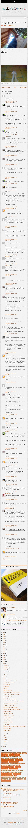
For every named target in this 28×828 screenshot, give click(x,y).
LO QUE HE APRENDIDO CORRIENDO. (10, 680)
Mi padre (21, 760)
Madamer (7, 550)
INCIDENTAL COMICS (7, 798)
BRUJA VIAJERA (6, 686)
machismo (11, 775)
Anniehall (7, 227)
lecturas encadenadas (5, 775)
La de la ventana (8, 147)
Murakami (23, 777)
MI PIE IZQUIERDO (8, 25)
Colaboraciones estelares (13, 768)
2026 (4, 632)
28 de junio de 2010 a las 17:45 (11, 155)
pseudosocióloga (8, 284)
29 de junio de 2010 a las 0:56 (10, 352)
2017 (4, 649)
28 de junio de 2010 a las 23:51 (11, 333)
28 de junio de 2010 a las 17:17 (11, 101)
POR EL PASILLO (6, 724)
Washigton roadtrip (5, 779)
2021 (4, 640)
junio (5, 678)
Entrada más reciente (6, 87)
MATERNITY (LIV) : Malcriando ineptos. (11, 707)
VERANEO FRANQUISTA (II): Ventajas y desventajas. (13, 692)
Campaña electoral (5, 765)
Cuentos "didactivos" (18, 758)
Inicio (15, 87)
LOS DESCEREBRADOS (11, 614)
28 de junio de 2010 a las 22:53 (11, 314)
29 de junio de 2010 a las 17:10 (11, 499)
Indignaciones (11, 754)
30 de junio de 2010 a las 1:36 (10, 507)
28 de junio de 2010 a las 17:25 (11, 111)
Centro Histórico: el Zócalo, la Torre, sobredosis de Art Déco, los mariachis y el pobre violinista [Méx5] (13, 790)
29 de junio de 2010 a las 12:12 (11, 476)
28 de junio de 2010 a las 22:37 (11, 255)
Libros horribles (11, 772)
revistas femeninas (20, 779)
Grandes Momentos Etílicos (13, 761)
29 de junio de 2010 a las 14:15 (11, 491)
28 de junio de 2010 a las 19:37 (11, 216)
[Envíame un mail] (14, 13)
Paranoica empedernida (9, 208)
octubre (5, 669)
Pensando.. (14, 753)
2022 (4, 638)
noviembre (6, 667)
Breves (15, 775)
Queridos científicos (21, 763)
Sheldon (6, 185)
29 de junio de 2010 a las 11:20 (11, 430)
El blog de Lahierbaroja (7, 793)
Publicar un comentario (6, 559)
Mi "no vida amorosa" (13, 763)
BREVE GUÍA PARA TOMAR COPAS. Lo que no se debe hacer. (15, 726)
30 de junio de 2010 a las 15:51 (11, 525)
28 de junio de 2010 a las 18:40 (11, 183)
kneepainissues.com (18, 823)
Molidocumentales (15, 756)
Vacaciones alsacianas (16, 774)
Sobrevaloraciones (5, 774)
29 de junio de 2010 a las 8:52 (10, 391)
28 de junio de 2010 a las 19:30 (11, 207)
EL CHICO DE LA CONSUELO (8, 806)
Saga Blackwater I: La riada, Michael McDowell (11, 794)
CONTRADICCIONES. (7, 720)
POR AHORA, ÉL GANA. (8, 696)
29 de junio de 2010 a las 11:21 (11, 458)
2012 (4, 659)
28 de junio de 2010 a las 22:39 (11, 274)
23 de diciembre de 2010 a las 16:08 (12, 548)
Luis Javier (7, 416)
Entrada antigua (23, 87)
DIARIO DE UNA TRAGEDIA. (9, 705)
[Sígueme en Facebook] (10, 13)
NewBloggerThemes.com (10, 823)
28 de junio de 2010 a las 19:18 (11, 190)
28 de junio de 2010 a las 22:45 (11, 293)
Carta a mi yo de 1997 (11, 607)
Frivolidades (24, 753)
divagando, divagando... (7, 788)
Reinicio (4, 807)
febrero (5, 739)
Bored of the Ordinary (7, 799)
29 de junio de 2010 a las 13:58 (11, 484)
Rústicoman (13, 770)
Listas (16, 772)
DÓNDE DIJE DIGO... (7, 730)
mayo (5, 733)
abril (5, 735)
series (25, 779)
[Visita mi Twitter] (6, 13)
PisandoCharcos (16, 765)
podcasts (9, 756)
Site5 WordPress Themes (12, 822)
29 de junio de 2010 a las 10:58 (11, 414)
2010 (4, 663)
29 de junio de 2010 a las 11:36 (11, 465)
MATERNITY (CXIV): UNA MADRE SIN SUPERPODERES (17, 620)
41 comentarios (10, 23)
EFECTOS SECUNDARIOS (8, 722)
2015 (4, 653)
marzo (5, 737)
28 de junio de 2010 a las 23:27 (11, 323)
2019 (4, 644)
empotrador (14, 779)
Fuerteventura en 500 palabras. (7, 777)
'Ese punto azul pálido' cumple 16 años (10, 803)
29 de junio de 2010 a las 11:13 (11, 423)
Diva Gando (7, 240)
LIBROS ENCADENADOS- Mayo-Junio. (11, 703)
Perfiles (3, 23)
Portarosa (7, 374)
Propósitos (18, 770)
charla (10, 779)
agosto (5, 674)
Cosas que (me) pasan (13, 819)
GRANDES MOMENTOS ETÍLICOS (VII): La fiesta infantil (14, 701)
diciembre (6, 665)
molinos (6, 136)
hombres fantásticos (5, 761)
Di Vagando (7, 112)
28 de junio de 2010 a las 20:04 (11, 226)
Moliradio (10, 774)
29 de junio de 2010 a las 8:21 (10, 382)
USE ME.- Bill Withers (7, 728)
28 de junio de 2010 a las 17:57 (11, 177)
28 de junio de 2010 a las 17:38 (11, 127)
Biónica (6, 335)
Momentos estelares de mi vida (20, 22)
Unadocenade (11, 758)
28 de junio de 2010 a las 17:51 (11, 164)
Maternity (3, 754)
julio (5, 676)
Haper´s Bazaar (15, 777)
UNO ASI (5, 688)
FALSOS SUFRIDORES (7, 711)
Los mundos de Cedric (5, 763)
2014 (4, 655)
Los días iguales (17, 767)
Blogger (18, 813)
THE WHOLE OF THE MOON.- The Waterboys (12, 694)
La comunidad (4, 760)
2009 (4, 744)
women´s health (8, 780)
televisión (3, 780)
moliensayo (12, 767)
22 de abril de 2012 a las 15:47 (11, 556)
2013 (4, 657)
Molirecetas (20, 772)
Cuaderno (22, 770)
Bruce (20, 756)
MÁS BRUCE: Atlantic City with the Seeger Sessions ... (14, 709)
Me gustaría (11, 765)
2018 (4, 647)
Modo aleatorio (17, 754)
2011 (4, 661)
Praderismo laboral (5, 768)
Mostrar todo (25, 810)
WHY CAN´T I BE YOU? (8, 690)
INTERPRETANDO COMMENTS (9, 682)
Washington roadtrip (10, 760)
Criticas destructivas (5, 758)
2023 (4, 636)
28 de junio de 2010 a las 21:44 (11, 239)
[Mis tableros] (21, 13)
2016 (4, 651)
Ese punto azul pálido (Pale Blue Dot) (10, 802)
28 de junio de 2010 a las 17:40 (11, 146)
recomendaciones (4, 756)
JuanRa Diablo (7, 493)
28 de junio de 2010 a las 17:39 (11, 134)
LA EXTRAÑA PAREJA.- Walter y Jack (10, 699)
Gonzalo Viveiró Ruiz (9, 102)
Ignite (20, 777)
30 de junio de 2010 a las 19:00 (11, 534)
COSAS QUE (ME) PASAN (8, 718)
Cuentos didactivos (5, 772)
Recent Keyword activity (5, 767)
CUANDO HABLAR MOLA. (8, 713)
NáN (6, 353)
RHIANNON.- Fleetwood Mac (9, 715)
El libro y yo (19, 753)
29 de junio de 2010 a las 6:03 (10, 373)
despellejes (17, 760)
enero (5, 741)
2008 (4, 746)
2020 (4, 642)
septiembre (6, 671)
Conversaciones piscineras (6, 770)
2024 (4, 634)
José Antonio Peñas (9, 508)
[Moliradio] (17, 13)
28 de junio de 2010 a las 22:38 (11, 264)
